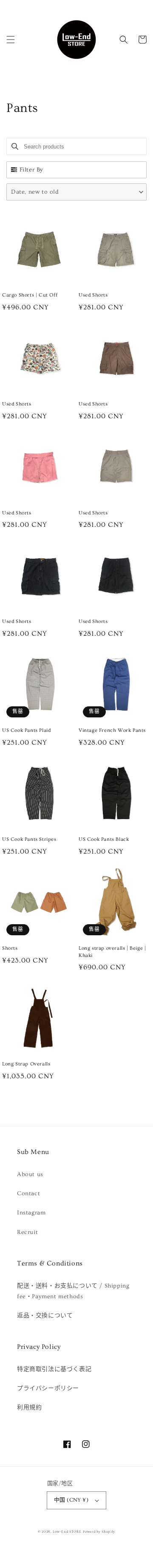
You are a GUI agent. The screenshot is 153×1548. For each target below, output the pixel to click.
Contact (28, 1193)
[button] (10, 39)
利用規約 (29, 1407)
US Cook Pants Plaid (26, 730)
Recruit (27, 1232)
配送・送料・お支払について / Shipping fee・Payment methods (73, 1291)
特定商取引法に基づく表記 (54, 1369)
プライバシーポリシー (48, 1388)
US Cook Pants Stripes (29, 839)
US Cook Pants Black (104, 839)
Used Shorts (93, 295)
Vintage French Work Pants (112, 730)
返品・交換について (45, 1315)
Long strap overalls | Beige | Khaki (112, 951)
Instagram (31, 1212)
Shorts (10, 948)
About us (30, 1174)
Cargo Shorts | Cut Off (29, 295)
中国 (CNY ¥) (71, 1500)
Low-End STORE (67, 1532)
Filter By (31, 169)
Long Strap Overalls (26, 1064)
